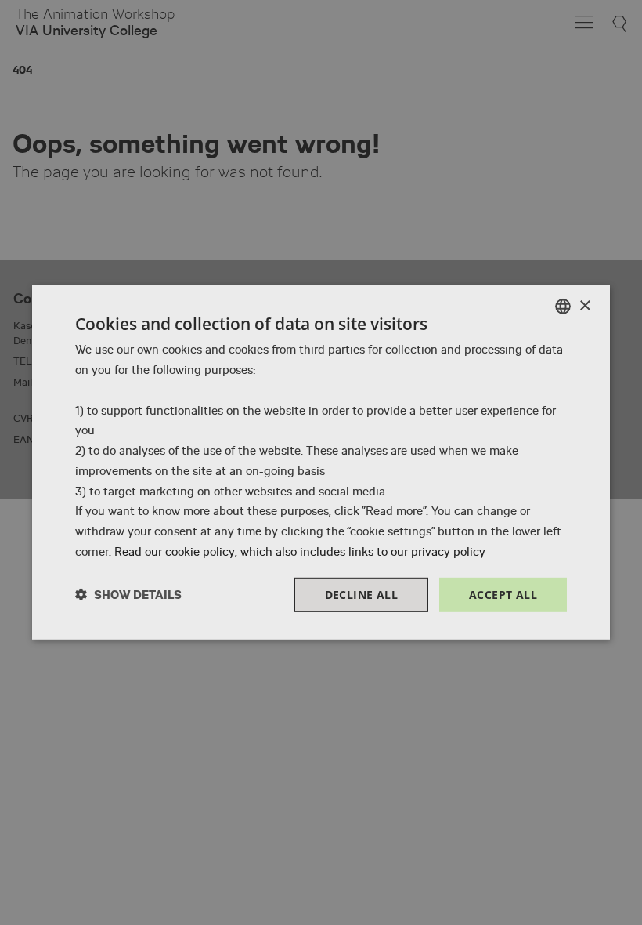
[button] (128, 595)
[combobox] (563, 306)
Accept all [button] (503, 593)
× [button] (584, 305)
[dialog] (321, 462)
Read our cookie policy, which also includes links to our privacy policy (299, 552)
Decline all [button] (361, 593)
